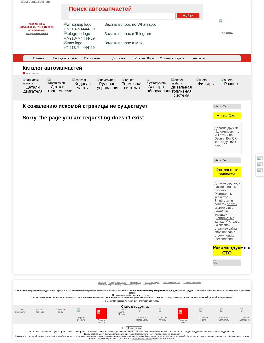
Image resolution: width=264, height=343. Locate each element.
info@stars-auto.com (37, 33)
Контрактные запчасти (224, 219)
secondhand (224, 239)
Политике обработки (142, 338)
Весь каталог (32, 73)
